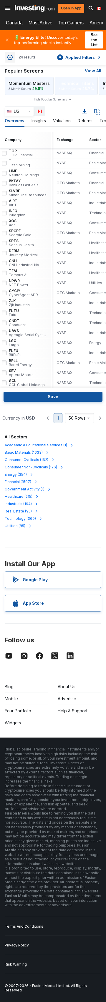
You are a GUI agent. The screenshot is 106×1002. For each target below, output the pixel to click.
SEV (21, 373)
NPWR (18, 283)
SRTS (21, 243)
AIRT (13, 203)
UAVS (28, 333)
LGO (14, 343)
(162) (26, 460)
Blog (9, 686)
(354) (16, 474)
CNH (24, 263)
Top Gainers (71, 22)
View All (93, 70)
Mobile (11, 698)
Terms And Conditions (24, 926)
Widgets (13, 722)
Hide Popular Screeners (50, 99)
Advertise (67, 698)
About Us (66, 686)
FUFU (15, 353)
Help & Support (72, 710)
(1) (36, 445)
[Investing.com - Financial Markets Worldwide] (34, 8)
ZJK (20, 303)
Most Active (40, 22)
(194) (18, 504)
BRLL (20, 363)
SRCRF (20, 233)
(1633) (24, 452)
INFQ (17, 213)
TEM (18, 273)
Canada (14, 22)
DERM (23, 253)
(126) (31, 467)
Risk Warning (16, 964)
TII (19, 163)
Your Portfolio (18, 710)
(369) (20, 518)
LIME (24, 173)
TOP (21, 153)
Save (53, 396)
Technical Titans (76, 83)
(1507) (18, 482)
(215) (18, 496)
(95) (18, 511)
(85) (15, 526)
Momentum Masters (29, 83)
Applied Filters (77, 57)
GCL (27, 383)
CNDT (17, 323)
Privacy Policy (17, 945)
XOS (12, 223)
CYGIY (23, 293)
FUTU (14, 313)
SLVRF (28, 193)
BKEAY (24, 183)
